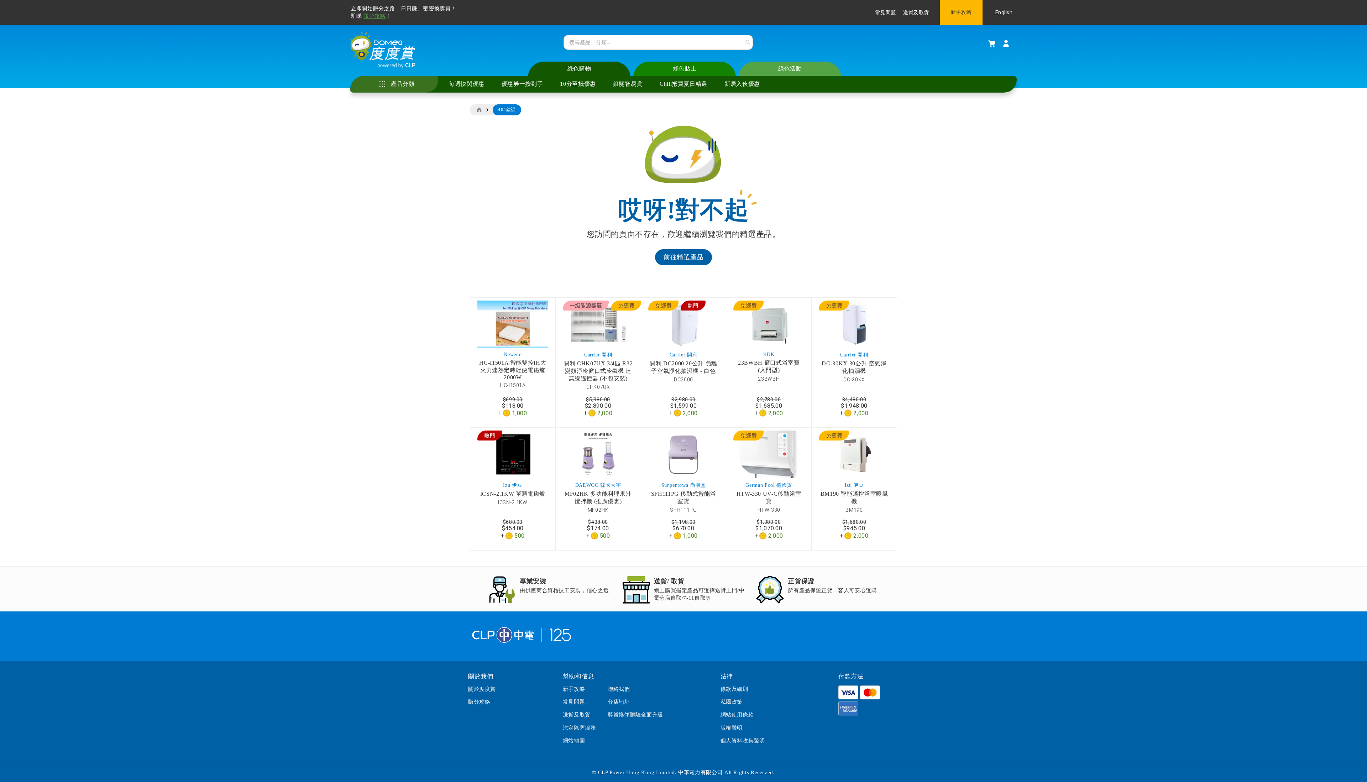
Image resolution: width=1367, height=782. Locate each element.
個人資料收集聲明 (743, 741)
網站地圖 (574, 741)
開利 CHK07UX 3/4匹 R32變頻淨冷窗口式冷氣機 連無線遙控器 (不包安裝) (598, 370)
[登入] (1006, 43)
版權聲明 (732, 728)
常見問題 (885, 12)
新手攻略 (961, 12)
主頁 (479, 110)
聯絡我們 (619, 689)
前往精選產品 (683, 257)
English (1004, 12)
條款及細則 (734, 689)
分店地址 (619, 702)
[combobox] (658, 42)
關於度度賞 (482, 689)
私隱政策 (732, 702)
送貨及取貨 (916, 12)
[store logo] (382, 50)
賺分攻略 (374, 16)
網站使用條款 (737, 715)
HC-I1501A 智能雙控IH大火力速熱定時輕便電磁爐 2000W (512, 370)
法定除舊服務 (579, 728)
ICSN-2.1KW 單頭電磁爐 (512, 494)
